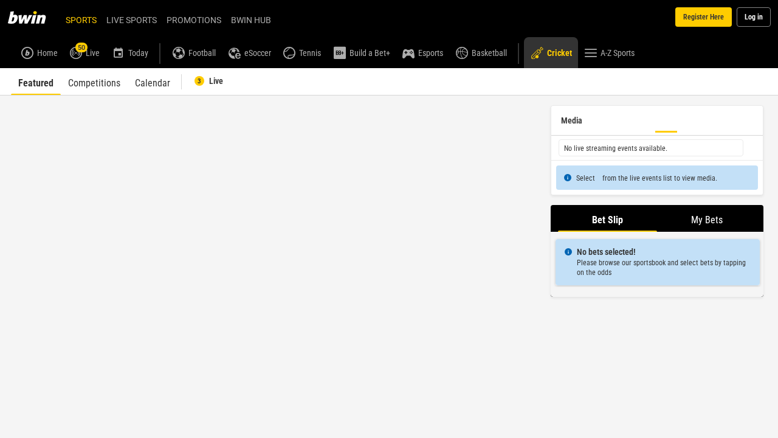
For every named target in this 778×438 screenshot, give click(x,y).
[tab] (36, 81)
